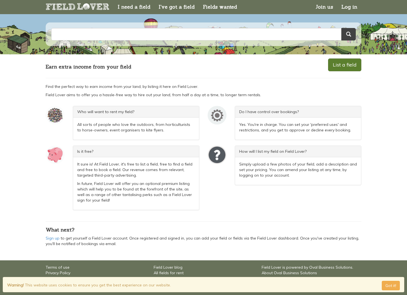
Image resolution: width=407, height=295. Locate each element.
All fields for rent (169, 272)
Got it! (390, 285)
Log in (349, 7)
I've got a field (177, 7)
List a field (345, 65)
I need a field (134, 7)
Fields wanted (220, 7)
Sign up (53, 238)
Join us (324, 7)
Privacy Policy (58, 272)
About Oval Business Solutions (289, 272)
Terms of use (57, 267)
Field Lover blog (168, 267)
